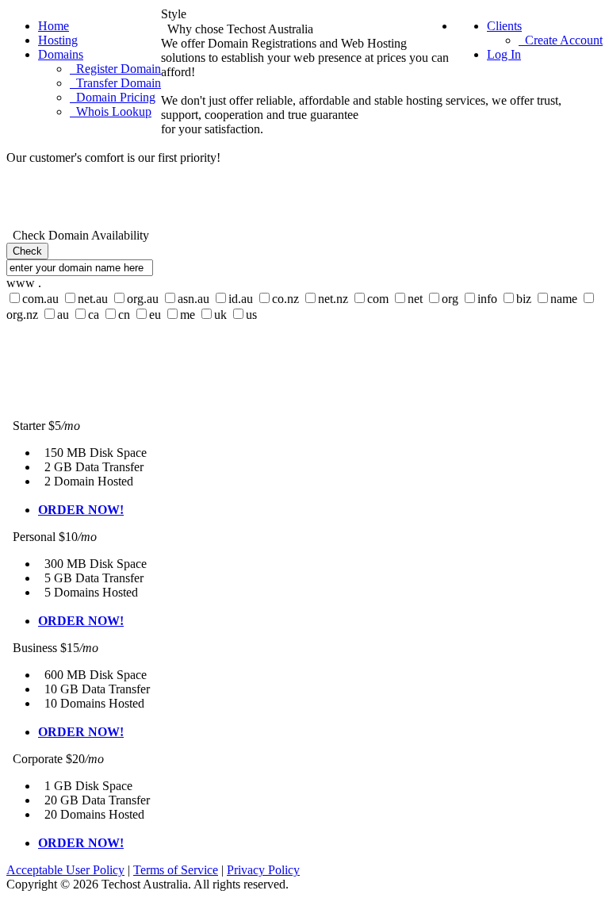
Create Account (561, 40)
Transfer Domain (115, 83)
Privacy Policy (263, 870)
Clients (504, 26)
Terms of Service (175, 870)
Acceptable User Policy (65, 870)
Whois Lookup (110, 111)
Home (53, 26)
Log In (504, 54)
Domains (60, 54)
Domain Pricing (112, 97)
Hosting (58, 40)
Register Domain (115, 68)
